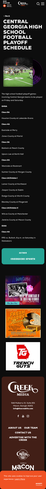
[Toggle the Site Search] (38, 3)
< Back (7, 16)
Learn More (20, 479)
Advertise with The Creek (23, 438)
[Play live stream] (4, 5)
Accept (39, 483)
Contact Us (23, 432)
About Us (14, 427)
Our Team (31, 427)
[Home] (23, 3)
